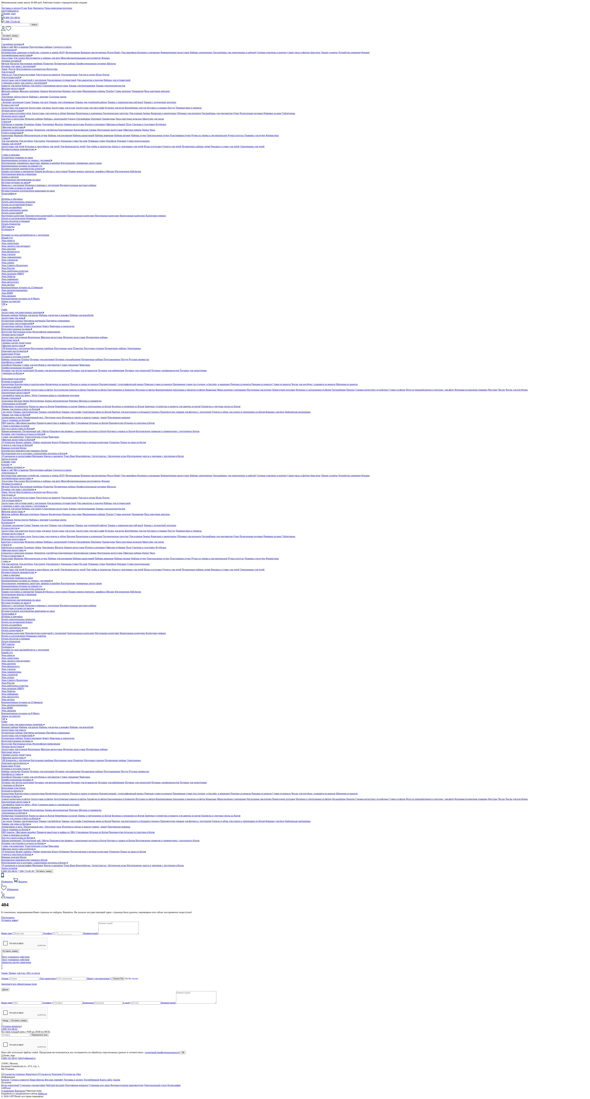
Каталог (5, 464)
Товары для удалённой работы (91, 102)
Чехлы (501, 390)
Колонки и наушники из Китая (128, 406)
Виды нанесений (10, 1085)
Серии (27, 102)
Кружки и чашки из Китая (121, 431)
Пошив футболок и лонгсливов (51, 171)
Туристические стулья (36, 437)
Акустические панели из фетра (70, 390)
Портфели (111, 141)
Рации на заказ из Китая (41, 406)
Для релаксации (69, 74)
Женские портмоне (29, 91)
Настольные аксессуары (109, 130)
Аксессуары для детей (12, 146)
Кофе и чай (7, 47)
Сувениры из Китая (11, 785)
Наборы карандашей (83, 135)
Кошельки (211, 390)
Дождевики (7, 96)
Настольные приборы (31, 63)
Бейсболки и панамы (12, 124)
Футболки (160, 124)
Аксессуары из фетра (42, 390)
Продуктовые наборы (40, 47)
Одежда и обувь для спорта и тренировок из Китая (238, 412)
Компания (88, 1002)
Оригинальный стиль (155, 1085)
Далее (5, 989)
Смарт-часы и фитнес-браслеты (303, 52)
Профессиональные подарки (91, 63)
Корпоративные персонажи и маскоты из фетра (180, 390)
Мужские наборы (34, 119)
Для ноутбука (26, 141)
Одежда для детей (171, 146)
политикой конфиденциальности (162, 1052)
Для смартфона (129, 52)
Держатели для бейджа (46, 130)
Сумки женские (122, 91)
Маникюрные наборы (93, 91)
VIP (3, 719)
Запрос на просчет (10, 716)
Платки (110, 91)
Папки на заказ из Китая (133, 442)
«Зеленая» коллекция (12, 102)
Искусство (51, 69)
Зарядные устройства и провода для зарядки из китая (173, 406)
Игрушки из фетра (145, 390)
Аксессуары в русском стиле (16, 113)
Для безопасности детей (72, 146)
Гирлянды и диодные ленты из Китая (220, 406)
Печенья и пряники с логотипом (42, 185)
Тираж (5, 978)
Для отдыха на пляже (24, 74)
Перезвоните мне (39, 1035)
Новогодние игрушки (283, 390)
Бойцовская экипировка (298, 412)
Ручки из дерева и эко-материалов (209, 135)
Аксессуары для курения (14, 337)
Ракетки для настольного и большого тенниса (136, 412)
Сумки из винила (281, 384)
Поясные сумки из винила (158, 384)
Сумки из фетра (397, 390)
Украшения (137, 91)
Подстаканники (112, 359)
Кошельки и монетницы (163, 113)
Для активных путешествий (61, 80)
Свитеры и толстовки (143, 124)
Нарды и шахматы (53, 456)
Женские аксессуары (51, 337)
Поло (129, 124)
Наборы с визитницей (55, 119)
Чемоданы (84, 365)
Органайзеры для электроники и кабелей (234, 52)
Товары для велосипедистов (110, 85)
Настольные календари (107, 215)
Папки (145, 130)
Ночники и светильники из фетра (313, 390)
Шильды (111, 63)
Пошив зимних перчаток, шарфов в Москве (91, 171)
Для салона (19, 58)
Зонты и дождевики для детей (127, 146)
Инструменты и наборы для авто (43, 58)
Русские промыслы (139, 359)
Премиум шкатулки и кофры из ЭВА (56, 423)
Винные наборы (9, 315)
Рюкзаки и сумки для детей (225, 146)
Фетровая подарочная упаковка (470, 390)
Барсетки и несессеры (12, 119)
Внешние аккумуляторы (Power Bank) (100, 52)
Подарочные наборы (65, 63)
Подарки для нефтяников (111, 370)
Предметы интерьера (34, 320)
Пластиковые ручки (180, 135)
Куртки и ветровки (95, 124)
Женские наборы (10, 91)
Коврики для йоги (275, 412)
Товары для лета (39, 102)
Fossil (21, 342)
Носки (23, 448)
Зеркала (44, 91)
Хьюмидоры (108, 119)
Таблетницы (288, 113)
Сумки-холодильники (138, 141)
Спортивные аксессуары (55, 85)
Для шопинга (53, 141)
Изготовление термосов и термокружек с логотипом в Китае (167, 431)
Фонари (365, 52)
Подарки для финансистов (165, 370)
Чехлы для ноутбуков (516, 390)
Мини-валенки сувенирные (231, 390)
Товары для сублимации (62, 102)
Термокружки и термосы (189, 107)
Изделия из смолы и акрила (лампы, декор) (84, 417)
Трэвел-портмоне (33, 326)
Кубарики (64, 442)
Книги (55, 442)
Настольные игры (22, 331)
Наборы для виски (28, 315)
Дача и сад (6, 74)
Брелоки (71, 113)
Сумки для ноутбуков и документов (41, 365)
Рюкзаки (121, 141)
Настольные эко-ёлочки (259, 390)
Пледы (105, 74)
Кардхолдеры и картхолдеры (30, 384)
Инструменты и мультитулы (31, 69)
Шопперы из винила (347, 384)
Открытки (114, 442)
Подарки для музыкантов (84, 370)
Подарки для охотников (42, 359)
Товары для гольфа (71, 412)
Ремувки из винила (241, 384)
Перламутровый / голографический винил (121, 384)
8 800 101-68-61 (12, 17)
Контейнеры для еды (136, 107)
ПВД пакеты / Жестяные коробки (18, 423)
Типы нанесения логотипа (58, 8)
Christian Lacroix (9, 342)
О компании (7, 1090)
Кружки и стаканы (157, 107)
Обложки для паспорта (189, 113)
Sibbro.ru (42, 1093)
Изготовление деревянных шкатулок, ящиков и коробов (30, 163)
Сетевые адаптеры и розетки (272, 52)
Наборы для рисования (60, 135)
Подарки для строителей (138, 370)
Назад (5, 1020)
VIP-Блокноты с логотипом (15, 348)
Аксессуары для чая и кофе (90, 107)
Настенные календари (12, 215)
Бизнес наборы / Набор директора (33, 442)
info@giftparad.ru (10, 11)
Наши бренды (37, 1079)
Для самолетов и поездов (90, 80)
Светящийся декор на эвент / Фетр (19, 395)
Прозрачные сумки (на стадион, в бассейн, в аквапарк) (202, 384)
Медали (5, 63)
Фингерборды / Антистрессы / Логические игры (100, 456)
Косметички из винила (57, 384)
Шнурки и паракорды (90, 401)
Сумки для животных (12, 437)
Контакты (38, 8)
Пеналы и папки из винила (84, 384)
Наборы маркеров (104, 135)
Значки (146, 113)
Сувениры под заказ (99, 1085)
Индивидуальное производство (17, 572)
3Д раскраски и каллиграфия (16, 456)
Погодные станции (94, 348)
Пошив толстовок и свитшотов (17, 171)
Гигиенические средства (115, 113)
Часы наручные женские (157, 91)
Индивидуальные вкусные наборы (78, 185)
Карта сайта (106, 1079)
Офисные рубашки (115, 124)
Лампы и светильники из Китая (94, 406)
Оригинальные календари (80, 215)
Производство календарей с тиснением (45, 215)
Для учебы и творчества (98, 146)
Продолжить (7, 917)
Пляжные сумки (96, 141)
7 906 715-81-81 (12, 21)
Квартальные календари (132, 215)
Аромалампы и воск (11, 417)
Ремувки (73, 401)
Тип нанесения (48, 978)
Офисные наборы (132, 130)
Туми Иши (69, 456)
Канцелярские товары (85, 130)
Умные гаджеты (329, 52)
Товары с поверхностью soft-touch (125, 102)
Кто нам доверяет (54, 1079)
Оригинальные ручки (158, 135)
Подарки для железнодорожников (52, 370)
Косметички (55, 91)
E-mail (127, 1002)
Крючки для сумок (72, 91)
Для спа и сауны (86, 74)
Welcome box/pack (55, 1085)
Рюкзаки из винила (262, 384)
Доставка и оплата (11, 8)
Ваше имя (7, 933)
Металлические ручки (35, 135)
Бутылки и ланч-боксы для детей (42, 146)
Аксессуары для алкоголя (14, 107)
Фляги (45, 326)
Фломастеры (272, 135)
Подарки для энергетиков (193, 370)
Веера (26, 401)
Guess (28, 342)
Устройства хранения (349, 52)
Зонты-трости (21, 96)
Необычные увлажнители (14, 406)
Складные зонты (57, 96)
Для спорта (39, 141)
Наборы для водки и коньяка (54, 315)
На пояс (83, 141)
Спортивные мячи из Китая (96, 412)
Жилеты (59, 124)
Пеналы (350, 390)
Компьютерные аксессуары (175, 52)
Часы (152, 130)
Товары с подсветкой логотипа (160, 102)
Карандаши (7, 135)
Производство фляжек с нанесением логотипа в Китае (78, 431)
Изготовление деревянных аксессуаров (81, 163)
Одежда (71, 119)
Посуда (171, 107)
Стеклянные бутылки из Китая (92, 423)
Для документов (9, 141)
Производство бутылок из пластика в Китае (132, 423)
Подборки (6, 647)
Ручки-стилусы (236, 135)
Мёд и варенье (21, 47)
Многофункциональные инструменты (81, 58)
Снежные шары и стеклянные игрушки (58, 395)
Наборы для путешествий (117, 80)
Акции (116, 1079)
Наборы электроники (201, 52)
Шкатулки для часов (153, 119)
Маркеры (19, 135)
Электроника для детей (252, 146)
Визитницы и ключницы (89, 113)
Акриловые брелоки (12, 401)
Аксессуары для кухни (63, 107)
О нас (24, 8)
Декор (4, 69)
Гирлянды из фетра (97, 390)
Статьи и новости (19, 1079)
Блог (30, 8)
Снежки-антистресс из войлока (371, 390)
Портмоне (96, 119)
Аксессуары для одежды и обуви (49, 113)
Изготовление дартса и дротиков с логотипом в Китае (155, 456)
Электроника (134, 348)
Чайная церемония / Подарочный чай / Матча (25, 431)
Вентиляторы (37, 401)
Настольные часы (63, 348)
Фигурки (493, 390)
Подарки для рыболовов (68, 359)
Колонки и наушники (148, 52)
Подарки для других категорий (17, 370)
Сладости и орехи (62, 47)
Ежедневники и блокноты (121, 390)
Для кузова (7, 58)
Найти (34, 25)
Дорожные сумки (69, 141)
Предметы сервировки (58, 320)
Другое (12, 69)
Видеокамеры (73, 52)
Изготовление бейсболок (128, 171)
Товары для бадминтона (25, 412)
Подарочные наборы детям (196, 146)
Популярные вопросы (76, 1085)
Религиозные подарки (251, 113)
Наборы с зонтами (38, 96)
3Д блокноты (8, 442)
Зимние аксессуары (74, 124)
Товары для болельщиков (82, 85)
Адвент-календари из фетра (15, 390)
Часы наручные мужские (129, 119)
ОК (183, 1052)
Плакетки (48, 63)
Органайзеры (83, 119)
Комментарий (90, 933)
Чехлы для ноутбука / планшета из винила (313, 384)
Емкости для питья (11, 85)
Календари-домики (156, 215)
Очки (236, 113)
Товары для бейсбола (50, 412)
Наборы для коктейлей (81, 315)
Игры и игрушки (153, 146)
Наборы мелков (122, 135)
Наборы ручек (138, 135)
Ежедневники (65, 130)
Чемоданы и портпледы (61, 326)
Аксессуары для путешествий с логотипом (23, 80)
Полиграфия (7, 613)
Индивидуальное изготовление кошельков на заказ (28, 190)
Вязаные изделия (10, 448)
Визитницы (34, 337)
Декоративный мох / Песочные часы (42, 417)
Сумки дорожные (69, 365)
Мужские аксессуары (74, 337)
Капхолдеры (7, 384)
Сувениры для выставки (32, 1085)
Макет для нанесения (99, 978)
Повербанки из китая (66, 406)
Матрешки (37, 456)
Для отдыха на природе (48, 74)
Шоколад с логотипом (12, 185)
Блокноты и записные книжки (17, 130)
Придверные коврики (119, 417)
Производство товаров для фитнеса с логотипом (185, 412)
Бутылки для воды (114, 107)
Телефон (48, 933)
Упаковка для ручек (254, 135)
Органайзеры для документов (217, 113)
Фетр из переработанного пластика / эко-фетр (430, 390)
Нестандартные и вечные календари (89, 442)
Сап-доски (6, 412)
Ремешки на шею (272, 113)
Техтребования (91, 1079)
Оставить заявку (10, 36)
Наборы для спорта (32, 85)
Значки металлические (56, 401)
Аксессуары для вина (39, 107)
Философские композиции (46, 331)
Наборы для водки (11, 359)
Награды (14, 63)
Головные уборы (32, 124)
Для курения (135, 113)
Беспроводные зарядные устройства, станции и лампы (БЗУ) (33, 52)
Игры (99, 74)
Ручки (17, 354)
